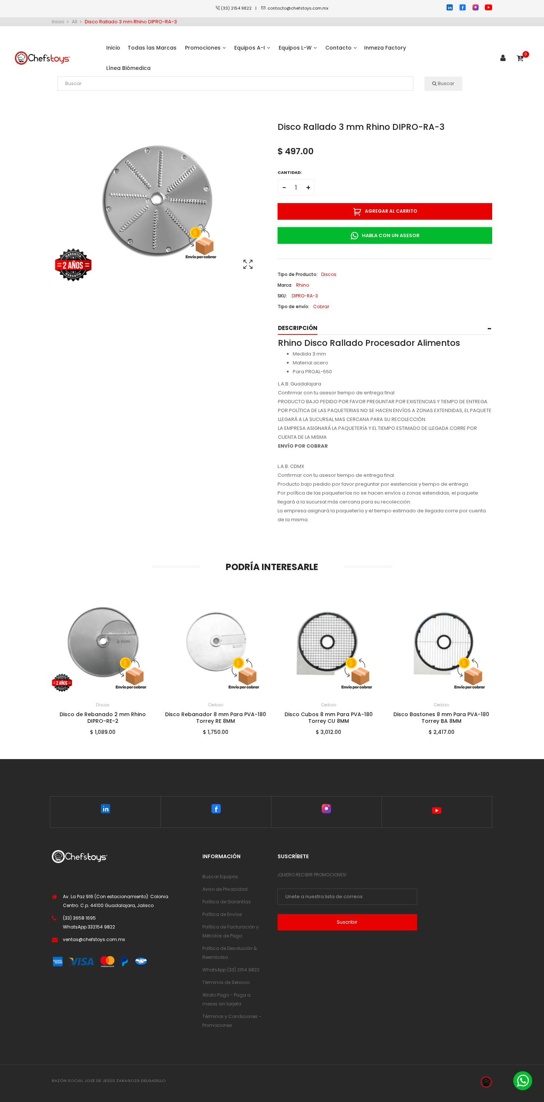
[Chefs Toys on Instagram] (326, 810)
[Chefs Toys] (42, 58)
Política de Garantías (226, 902)
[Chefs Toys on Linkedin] (105, 810)
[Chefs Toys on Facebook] (216, 810)
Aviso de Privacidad (225, 889)
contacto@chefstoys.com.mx (298, 8)
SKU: (282, 296)
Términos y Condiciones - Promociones (231, 1020)
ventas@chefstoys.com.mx (94, 939)
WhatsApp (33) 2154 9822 (230, 970)
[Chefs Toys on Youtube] (437, 812)
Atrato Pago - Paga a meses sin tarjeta (226, 999)
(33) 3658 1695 (79, 918)
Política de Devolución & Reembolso (229, 952)
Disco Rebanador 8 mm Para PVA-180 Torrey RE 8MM (102, 717)
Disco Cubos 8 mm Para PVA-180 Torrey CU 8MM (216, 717)
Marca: (285, 285)
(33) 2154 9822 (238, 8)
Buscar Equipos (220, 876)
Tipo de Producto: (298, 274)
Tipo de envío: (293, 306)
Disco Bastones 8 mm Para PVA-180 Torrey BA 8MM (328, 717)
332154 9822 (101, 927)
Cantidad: (290, 172)
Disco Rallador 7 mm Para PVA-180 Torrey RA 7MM (441, 717)
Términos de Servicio (225, 982)
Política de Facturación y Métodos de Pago (230, 931)
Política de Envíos (222, 914)
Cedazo (102, 705)
